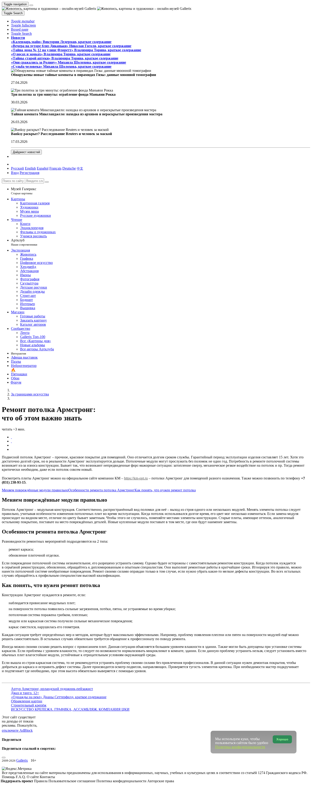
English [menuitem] (30, 168)
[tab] (11, 437)
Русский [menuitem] (17, 168)
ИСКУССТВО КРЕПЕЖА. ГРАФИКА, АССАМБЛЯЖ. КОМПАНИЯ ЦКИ (70, 709)
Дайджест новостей (26, 152)
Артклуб (24, 242)
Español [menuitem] (42, 168)
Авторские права (160, 781)
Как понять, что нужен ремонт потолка (165, 490)
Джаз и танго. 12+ (25, 693)
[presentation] (160, 445)
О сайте (33, 777)
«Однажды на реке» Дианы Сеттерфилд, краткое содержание (58, 697)
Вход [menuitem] (15, 173)
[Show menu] (31, 5)
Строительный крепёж (28, 705)
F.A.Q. (21, 777)
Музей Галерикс (23, 191)
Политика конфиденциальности (121, 781)
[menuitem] (80, 168)
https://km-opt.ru (136, 478)
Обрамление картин (26, 701)
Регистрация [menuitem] (29, 173)
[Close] (47, 182)
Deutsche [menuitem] (69, 168)
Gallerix (22, 760)
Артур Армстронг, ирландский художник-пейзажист (52, 689)
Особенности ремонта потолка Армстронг (101, 490)
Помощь (9, 777)
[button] (23, 21)
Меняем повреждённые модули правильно (35, 490)
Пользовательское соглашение (72, 781)
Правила (41, 781)
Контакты (47, 777)
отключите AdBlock (17, 730)
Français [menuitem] (55, 168)
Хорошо (282, 739)
